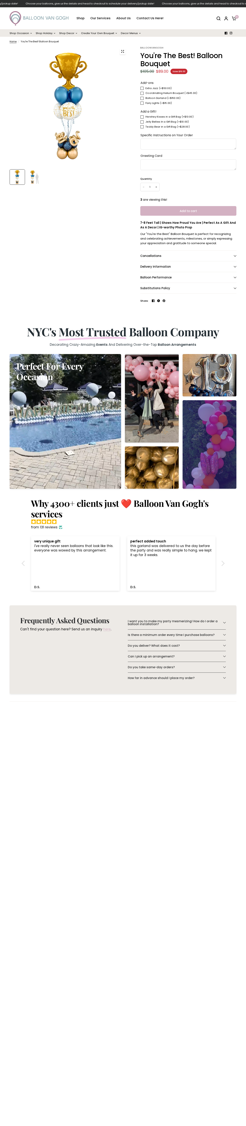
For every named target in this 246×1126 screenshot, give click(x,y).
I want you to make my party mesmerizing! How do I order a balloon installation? (173, 622)
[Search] (218, 18)
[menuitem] (22, 33)
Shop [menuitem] (80, 18)
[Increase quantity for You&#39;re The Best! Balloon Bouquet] (156, 187)
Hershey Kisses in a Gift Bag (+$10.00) (169, 117)
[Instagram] (231, 33)
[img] (125, 522)
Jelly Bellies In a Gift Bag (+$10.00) (167, 122)
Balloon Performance (156, 277)
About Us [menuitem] (123, 18)
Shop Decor (66, 33)
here (107, 629)
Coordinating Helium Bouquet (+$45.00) (171, 93)
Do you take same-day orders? (151, 667)
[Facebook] (226, 33)
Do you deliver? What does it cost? (154, 646)
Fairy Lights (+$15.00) (158, 103)
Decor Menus (129, 33)
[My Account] (226, 18)
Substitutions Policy (155, 288)
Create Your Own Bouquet (97, 33)
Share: (144, 301)
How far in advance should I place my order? (161, 678)
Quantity (146, 179)
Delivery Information (155, 267)
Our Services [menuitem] (100, 18)
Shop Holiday (44, 33)
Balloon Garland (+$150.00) (163, 98)
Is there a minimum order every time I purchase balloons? (171, 635)
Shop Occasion (19, 33)
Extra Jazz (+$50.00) (158, 88)
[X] (158, 300)
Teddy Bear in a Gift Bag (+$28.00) (167, 127)
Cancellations (150, 256)
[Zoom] (122, 51)
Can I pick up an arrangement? (151, 656)
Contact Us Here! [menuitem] (149, 18)
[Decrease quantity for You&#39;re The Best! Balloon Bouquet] (143, 187)
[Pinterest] (164, 300)
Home (13, 41)
